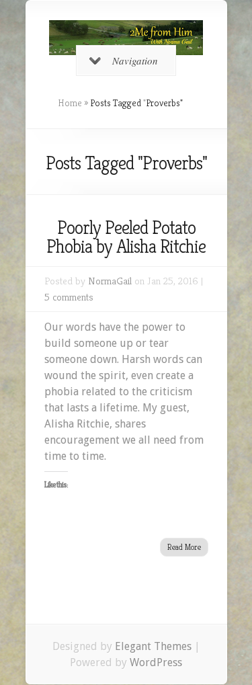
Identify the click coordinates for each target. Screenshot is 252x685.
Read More (184, 547)
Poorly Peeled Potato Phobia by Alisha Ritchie (126, 237)
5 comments (68, 296)
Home (70, 103)
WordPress (156, 662)
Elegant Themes (153, 646)
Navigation (135, 60)
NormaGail (110, 280)
